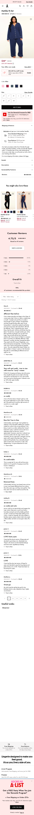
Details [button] (8, 120)
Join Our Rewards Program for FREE (19, 112)
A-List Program (7, 769)
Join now (6, 131)
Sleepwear (5, 608)
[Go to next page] (29, 598)
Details (29, 73)
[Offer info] (13, 63)
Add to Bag (17, 107)
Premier (4, 775)
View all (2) (27, 67)
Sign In (22, 812)
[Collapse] (31, 781)
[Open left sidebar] (3, 6)
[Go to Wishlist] (27, 6)
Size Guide (28, 92)
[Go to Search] (20, 6)
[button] (11, 14)
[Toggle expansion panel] (32, 125)
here (27, 156)
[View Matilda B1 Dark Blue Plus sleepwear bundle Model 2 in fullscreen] (17, 37)
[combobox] (11, 296)
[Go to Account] (24, 6)
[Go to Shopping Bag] (31, 6)
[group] (17, 37)
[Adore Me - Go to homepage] (7, 6)
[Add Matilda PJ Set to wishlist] (30, 19)
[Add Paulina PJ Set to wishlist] (29, 194)
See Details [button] (29, 2)
